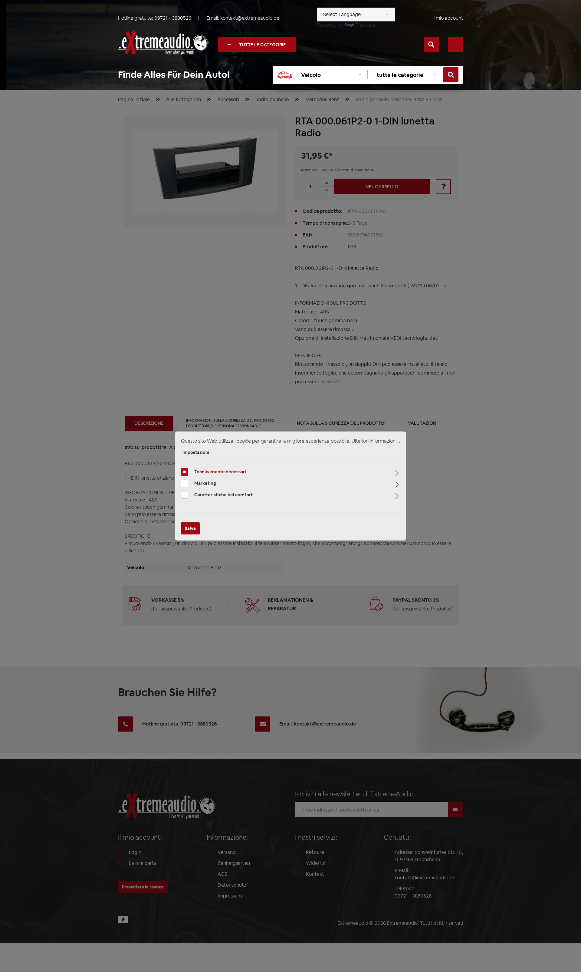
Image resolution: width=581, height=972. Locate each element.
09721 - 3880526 (172, 18)
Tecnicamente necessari (220, 471)
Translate (366, 25)
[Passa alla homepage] (163, 43)
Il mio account (447, 18)
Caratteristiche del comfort (223, 495)
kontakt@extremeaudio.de (249, 18)
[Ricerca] (431, 44)
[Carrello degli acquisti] (455, 44)
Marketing (205, 483)
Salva (190, 528)
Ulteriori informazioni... (376, 441)
